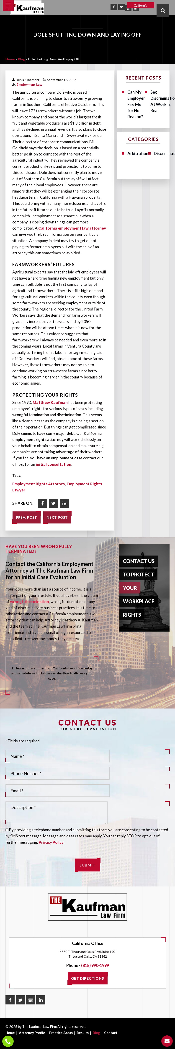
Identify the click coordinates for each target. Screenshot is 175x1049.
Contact (110, 1033)
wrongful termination (29, 601)
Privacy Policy (51, 842)
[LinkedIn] (40, 999)
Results (83, 1033)
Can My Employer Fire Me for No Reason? (136, 104)
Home (10, 1033)
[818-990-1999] (8, 1041)
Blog (96, 1033)
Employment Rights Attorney (38, 483)
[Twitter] (121, 7)
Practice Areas (61, 1033)
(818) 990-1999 (95, 965)
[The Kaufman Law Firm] (27, 9)
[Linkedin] (64, 503)
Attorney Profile (32, 1033)
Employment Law (29, 84)
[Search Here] (163, 10)
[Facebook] (114, 7)
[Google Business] (30, 999)
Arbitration (137, 153)
